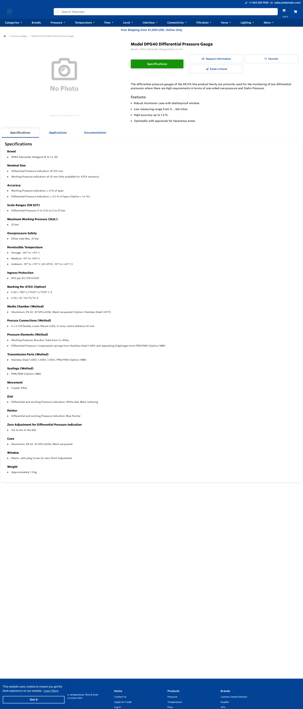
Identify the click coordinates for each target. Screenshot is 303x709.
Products (173, 691)
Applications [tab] (58, 132)
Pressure (172, 696)
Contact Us (120, 696)
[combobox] (166, 11)
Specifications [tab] (20, 132)
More (267, 22)
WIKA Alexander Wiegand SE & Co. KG (34, 157)
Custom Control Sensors (234, 696)
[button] (13, 23)
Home (118, 691)
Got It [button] (34, 699)
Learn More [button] (50, 690)
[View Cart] (295, 12)
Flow (170, 707)
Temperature (174, 702)
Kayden (225, 702)
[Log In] (285, 12)
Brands (225, 691)
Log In (117, 707)
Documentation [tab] (95, 132)
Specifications (157, 64)
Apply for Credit (123, 702)
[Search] (57, 12)
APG (223, 707)
